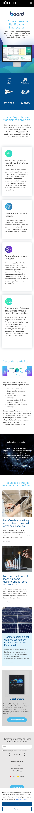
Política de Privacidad (17, 771)
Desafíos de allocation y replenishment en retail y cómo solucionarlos (17, 523)
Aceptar (17, 804)
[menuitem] (12, 776)
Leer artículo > (7, 541)
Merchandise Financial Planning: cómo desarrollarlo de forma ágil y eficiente (15, 580)
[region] (17, 800)
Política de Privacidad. (21, 751)
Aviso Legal (17, 765)
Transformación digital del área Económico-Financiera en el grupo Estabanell (16, 641)
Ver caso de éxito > (9, 663)
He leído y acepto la (15, 751)
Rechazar (17, 809)
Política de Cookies (21, 799)
